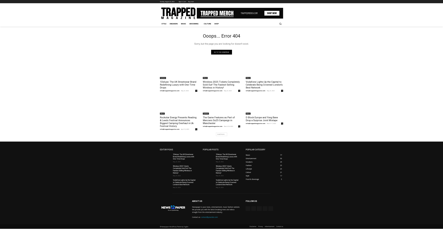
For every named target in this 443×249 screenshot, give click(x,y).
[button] (280, 24)
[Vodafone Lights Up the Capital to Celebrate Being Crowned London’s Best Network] (264, 69)
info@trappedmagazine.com (169, 91)
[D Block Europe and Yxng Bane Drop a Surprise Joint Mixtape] (264, 105)
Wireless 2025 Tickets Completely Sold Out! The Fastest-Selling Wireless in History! (221, 84)
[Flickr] (259, 208)
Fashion (163, 78)
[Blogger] (248, 208)
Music (205, 78)
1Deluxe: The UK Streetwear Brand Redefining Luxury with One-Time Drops (178, 84)
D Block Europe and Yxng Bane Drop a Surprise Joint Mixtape (262, 119)
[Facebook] (269, 1)
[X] (275, 1)
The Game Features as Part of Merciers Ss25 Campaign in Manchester (219, 120)
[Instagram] (272, 1)
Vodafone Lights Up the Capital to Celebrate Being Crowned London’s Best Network (264, 84)
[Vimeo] (278, 1)
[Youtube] (281, 1)
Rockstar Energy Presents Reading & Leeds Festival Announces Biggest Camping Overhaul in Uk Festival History (178, 121)
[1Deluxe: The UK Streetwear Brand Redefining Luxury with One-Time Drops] (178, 69)
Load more (220, 134)
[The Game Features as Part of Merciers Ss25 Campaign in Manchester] (221, 105)
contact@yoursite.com (209, 217)
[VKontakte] (270, 208)
